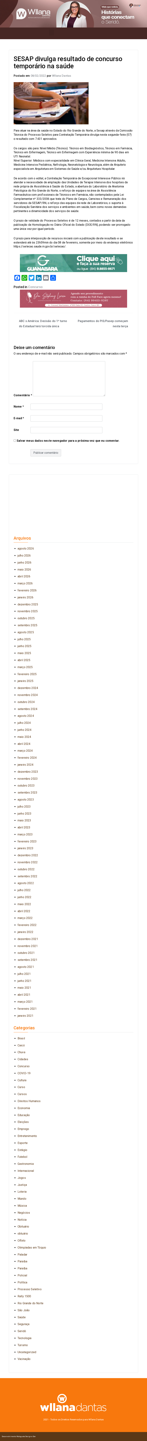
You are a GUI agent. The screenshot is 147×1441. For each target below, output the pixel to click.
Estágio (22, 1150)
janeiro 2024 (25, 764)
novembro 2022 (28, 862)
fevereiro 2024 (27, 757)
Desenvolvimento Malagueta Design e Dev (19, 1436)
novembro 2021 (28, 946)
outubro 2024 (26, 702)
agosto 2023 (26, 799)
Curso (21, 1087)
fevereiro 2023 (27, 841)
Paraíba (22, 1268)
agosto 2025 (26, 632)
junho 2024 (25, 730)
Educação (24, 1115)
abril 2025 (24, 660)
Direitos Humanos (29, 1101)
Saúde (22, 1317)
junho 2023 (25, 813)
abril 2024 (24, 744)
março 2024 (25, 750)
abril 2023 (24, 827)
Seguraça (23, 1324)
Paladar (22, 1254)
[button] (51, 32)
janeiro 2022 (25, 932)
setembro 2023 (27, 792)
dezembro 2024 (28, 688)
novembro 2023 (28, 778)
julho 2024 (24, 723)
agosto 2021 (26, 967)
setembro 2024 (27, 709)
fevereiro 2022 (27, 925)
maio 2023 (24, 820)
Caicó (21, 1045)
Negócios (24, 1212)
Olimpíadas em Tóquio (32, 1247)
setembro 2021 (27, 960)
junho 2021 (25, 981)
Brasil (21, 1038)
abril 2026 (24, 576)
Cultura (22, 1080)
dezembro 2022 (28, 855)
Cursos (22, 1094)
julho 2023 (24, 806)
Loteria (22, 1191)
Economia (24, 1108)
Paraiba (22, 1261)
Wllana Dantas (61, 75)
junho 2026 (25, 562)
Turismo (23, 1345)
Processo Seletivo (30, 1289)
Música (22, 1205)
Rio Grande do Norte (30, 1303)
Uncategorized (27, 1352)
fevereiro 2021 (27, 1008)
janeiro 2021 (25, 1015)
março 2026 (25, 583)
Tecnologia (25, 1338)
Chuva (21, 1052)
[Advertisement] (73, 503)
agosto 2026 (26, 548)
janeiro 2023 (25, 848)
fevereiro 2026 (27, 590)
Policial (22, 1275)
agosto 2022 (26, 883)
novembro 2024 (28, 695)
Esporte (23, 1143)
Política (22, 1282)
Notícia (22, 1219)
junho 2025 (25, 646)
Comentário (23, 395)
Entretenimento (27, 1136)
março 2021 (25, 1001)
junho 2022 (25, 897)
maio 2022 (24, 904)
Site (16, 430)
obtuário (23, 1233)
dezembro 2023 (28, 771)
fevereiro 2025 (27, 674)
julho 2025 (24, 639)
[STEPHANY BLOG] (73, 298)
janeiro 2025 (25, 681)
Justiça (22, 1185)
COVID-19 (24, 1073)
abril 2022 (24, 911)
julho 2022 (24, 890)
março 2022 (25, 918)
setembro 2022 (27, 876)
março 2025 (25, 667)
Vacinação (24, 1359)
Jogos (22, 1178)
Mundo (22, 1198)
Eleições (23, 1122)
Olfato (21, 1240)
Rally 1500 (24, 1296)
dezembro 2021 (28, 939)
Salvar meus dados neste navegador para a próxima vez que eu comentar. (68, 440)
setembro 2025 (27, 625)
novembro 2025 (28, 611)
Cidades (23, 1059)
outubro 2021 (26, 953)
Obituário (23, 1226)
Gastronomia (26, 1164)
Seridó (22, 1331)
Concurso (35, 287)
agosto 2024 (26, 716)
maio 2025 (24, 653)
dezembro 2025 (28, 604)
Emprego (23, 1129)
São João (24, 1310)
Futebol (22, 1157)
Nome (19, 406)
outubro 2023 (26, 785)
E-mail (19, 418)
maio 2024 (24, 737)
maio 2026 (24, 569)
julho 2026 (24, 555)
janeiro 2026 (25, 597)
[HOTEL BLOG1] (73, 263)
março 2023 (25, 834)
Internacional (26, 1171)
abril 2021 (24, 994)
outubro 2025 (26, 618)
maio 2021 (24, 987)
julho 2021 (24, 974)
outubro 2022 (26, 869)
